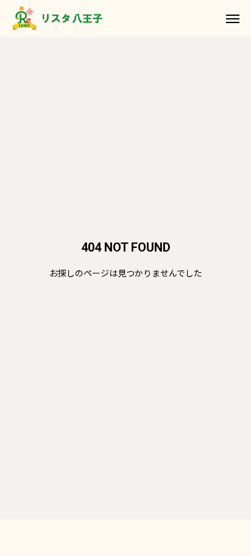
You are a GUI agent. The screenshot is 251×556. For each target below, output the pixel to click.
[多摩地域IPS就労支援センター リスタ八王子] (57, 18)
